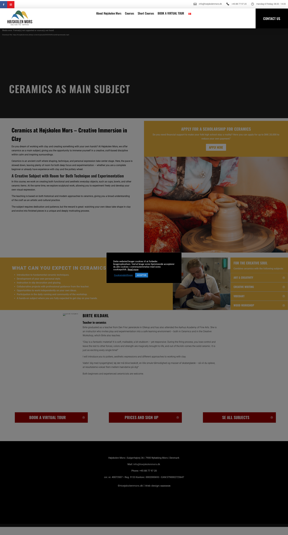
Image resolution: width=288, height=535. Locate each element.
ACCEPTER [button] (141, 275)
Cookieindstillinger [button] (123, 275)
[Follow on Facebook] (3, 4)
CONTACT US (271, 18)
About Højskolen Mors (108, 13)
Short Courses (146, 13)
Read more (133, 269)
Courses (129, 13)
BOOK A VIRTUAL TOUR (171, 13)
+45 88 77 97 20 (239, 4)
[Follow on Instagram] (10, 4)
